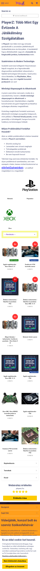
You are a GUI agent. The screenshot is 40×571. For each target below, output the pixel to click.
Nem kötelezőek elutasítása (15, 561)
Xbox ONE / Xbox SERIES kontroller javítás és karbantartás (10, 413)
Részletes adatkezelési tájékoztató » (14, 556)
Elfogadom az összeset (15, 566)
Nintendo (10, 198)
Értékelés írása (20, 498)
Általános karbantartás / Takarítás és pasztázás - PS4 (10, 302)
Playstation (30, 198)
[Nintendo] (10, 186)
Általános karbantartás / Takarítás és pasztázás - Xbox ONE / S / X (30, 302)
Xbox (10, 228)
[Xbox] (10, 215)
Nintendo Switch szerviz (30, 337)
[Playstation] (30, 186)
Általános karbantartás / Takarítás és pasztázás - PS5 (30, 451)
